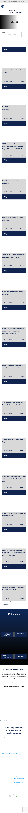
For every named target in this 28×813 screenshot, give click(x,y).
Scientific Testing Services (7, 634)
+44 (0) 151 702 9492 (14, 13)
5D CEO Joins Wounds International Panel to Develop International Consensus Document (13, 331)
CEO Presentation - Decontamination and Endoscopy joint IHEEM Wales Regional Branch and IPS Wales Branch (14, 146)
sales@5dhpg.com (18, 782)
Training (21, 656)
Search (24, 35)
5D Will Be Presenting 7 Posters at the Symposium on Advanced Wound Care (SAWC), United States (13, 553)
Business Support (20, 634)
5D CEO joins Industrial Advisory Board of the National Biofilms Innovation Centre (14, 479)
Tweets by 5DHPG (5, 721)
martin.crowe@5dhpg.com (20, 784)
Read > (22, 81)
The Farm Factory (17, 809)
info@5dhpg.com (14, 10)
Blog (5, 49)
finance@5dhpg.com (19, 778)
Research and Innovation (7, 656)
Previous (6, 602)
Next (11, 602)
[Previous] (3, 740)
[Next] (25, 740)
